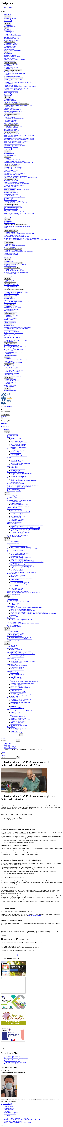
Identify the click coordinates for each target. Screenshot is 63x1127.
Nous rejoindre (8, 377)
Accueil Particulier (9, 25)
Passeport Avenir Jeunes (10, 136)
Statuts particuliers (8, 83)
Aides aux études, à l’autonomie (12, 50)
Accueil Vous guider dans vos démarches (14, 79)
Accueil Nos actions (9, 325)
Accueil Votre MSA (9, 280)
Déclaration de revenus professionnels (14, 118)
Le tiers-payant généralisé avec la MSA (14, 235)
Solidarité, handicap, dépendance (13, 70)
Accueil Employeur (9, 153)
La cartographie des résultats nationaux (14, 288)
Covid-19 (7, 156)
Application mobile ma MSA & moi (13, 352)
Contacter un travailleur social (11, 368)
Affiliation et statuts (9, 108)
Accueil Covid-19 (8, 158)
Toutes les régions (8, 1109)
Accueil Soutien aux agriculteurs (12, 133)
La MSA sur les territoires (10, 229)
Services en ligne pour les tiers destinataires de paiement (18, 251)
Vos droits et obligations (10, 121)
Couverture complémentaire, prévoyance (14, 197)
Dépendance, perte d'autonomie (12, 76)
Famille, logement (9, 41)
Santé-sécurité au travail (10, 204)
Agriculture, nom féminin (10, 295)
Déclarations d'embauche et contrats (13, 168)
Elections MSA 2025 (10, 283)
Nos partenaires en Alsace (10, 312)
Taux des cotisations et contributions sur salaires (16, 183)
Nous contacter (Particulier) (11, 92)
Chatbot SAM (7, 353)
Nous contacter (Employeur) (11, 214)
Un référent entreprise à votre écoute (13, 201)
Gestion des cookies (9, 1108)
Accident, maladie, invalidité (11, 38)
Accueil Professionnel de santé (12, 232)
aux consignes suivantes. (34, 915)
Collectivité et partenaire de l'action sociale (15, 224)
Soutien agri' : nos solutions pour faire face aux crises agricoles (20, 86)
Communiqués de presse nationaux (13, 362)
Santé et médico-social (10, 330)
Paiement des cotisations (10, 120)
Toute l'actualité (8, 281)
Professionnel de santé (10, 230)
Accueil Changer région (10, 390)
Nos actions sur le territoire (11, 309)
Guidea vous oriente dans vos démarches (14, 145)
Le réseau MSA (8, 316)
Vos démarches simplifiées (11, 338)
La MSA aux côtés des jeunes (11, 331)
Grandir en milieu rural (10, 303)
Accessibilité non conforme (11, 1112)
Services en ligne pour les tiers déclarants (14, 245)
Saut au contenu (8, 7)
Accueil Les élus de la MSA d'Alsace (13, 269)
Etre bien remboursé (9, 31)
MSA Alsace (7, 743)
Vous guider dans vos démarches (13, 77)
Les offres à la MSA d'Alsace (11, 380)
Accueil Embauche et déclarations (12, 167)
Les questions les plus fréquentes (12, 376)
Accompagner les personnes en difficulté (14, 73)
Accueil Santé (7, 30)
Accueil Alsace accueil (10, 18)
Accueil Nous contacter (10, 366)
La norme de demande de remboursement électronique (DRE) (20, 233)
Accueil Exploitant (9, 99)
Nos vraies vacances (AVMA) (12, 337)
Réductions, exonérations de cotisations (14, 185)
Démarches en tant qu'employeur (12, 159)
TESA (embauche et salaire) (11, 170)
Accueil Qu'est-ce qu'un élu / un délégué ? (15, 264)
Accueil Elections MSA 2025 (11, 285)
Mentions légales (8, 1106)
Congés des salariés (9, 195)
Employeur (7, 745)
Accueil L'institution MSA (11, 315)
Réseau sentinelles (8, 341)
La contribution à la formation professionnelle (15, 203)
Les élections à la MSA (10, 322)
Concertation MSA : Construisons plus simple (16, 328)
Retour (8, 16)
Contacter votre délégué (10, 273)
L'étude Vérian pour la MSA (11, 294)
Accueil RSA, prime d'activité (11, 64)
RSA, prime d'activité (10, 62)
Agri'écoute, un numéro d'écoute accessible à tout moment (19, 139)
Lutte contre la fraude (9, 334)
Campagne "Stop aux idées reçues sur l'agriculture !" (17, 327)
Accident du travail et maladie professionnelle (15, 176)
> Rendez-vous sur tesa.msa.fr (9, 954)
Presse (6, 356)
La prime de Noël (8, 68)
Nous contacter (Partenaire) (11, 254)
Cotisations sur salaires (10, 179)
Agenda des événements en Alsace (13, 300)
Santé (6, 28)
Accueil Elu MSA (8, 261)
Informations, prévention (10, 129)
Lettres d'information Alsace (11, 123)
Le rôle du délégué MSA (10, 286)
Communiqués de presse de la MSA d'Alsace (15, 359)
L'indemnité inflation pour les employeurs (14, 182)
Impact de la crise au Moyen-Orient (13, 144)
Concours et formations (10, 382)
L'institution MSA (9, 313)
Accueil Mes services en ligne (11, 345)
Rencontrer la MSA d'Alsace (11, 373)
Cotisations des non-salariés (11, 114)
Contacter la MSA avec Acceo (12, 371)
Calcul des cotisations (9, 117)
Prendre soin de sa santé (10, 34)
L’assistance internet (9, 374)
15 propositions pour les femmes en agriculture (16, 292)
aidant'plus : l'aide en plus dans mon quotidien (16, 88)
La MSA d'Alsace (9, 304)
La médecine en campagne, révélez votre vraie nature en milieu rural (21, 238)
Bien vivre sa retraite (9, 58)
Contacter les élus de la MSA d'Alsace (14, 370)
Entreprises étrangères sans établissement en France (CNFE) (19, 162)
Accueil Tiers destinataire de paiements (14, 250)
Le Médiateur (7, 1115)
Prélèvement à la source (10, 171)
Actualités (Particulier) (10, 26)
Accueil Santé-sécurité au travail (12, 206)
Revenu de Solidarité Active (11, 67)
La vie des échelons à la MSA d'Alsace (14, 270)
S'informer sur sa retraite (10, 55)
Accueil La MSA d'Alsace (11, 306)
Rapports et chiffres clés (10, 321)
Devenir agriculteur (9, 106)
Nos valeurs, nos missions (10, 318)
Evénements (8, 297)
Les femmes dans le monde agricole (13, 289)
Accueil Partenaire (8, 221)
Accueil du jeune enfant (10, 46)
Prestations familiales (9, 47)
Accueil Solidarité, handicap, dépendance (14, 71)
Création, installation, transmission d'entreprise (16, 103)
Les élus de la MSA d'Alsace (12, 267)
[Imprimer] (2, 754)
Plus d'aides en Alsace (9, 310)
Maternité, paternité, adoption (11, 37)
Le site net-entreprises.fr (10, 247)
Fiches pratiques (8, 80)
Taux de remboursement (10, 32)
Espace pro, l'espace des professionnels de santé (16, 236)
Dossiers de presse (8, 361)
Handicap (6, 74)
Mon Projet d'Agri (8, 112)
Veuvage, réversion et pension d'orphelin (14, 59)
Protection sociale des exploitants (12, 109)
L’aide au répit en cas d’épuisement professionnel (16, 141)
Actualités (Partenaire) (9, 223)
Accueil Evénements (9, 298)
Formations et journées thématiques (13, 207)
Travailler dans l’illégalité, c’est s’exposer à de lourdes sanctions (20, 177)
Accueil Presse (8, 358)
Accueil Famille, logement (11, 43)
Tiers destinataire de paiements (12, 248)
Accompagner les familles (10, 44)
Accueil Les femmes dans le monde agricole (15, 291)
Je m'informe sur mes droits (11, 91)
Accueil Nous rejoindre (10, 379)
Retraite (7, 52)
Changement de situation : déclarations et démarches (17, 82)
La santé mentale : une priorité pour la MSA (15, 340)
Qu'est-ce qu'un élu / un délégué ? (13, 263)
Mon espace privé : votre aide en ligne (14, 349)
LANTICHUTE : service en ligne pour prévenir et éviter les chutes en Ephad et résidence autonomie (30, 239)
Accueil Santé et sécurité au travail (13, 126)
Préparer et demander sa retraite (12, 56)
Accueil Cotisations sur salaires (12, 180)
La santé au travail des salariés (12, 40)
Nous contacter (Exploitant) (11, 147)
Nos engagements (8, 319)
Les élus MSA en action (10, 266)
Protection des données (10, 1114)
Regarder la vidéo (5, 1104)
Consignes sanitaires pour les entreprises (14, 161)
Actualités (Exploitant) (10, 100)
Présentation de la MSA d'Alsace (12, 307)
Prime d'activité (8, 65)
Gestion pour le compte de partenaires (13, 333)
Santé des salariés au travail (11, 194)
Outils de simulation (9, 350)
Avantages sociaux (9, 198)
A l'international (8, 336)
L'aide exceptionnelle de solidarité (12, 89)
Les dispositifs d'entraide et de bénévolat (14, 173)
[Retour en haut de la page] (2, 1125)
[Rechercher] (21, 735)
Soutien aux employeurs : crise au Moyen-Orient (16, 189)
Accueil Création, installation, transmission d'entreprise (18, 105)
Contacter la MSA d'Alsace (11, 367)
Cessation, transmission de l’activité (13, 111)
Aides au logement (9, 49)
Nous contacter (8, 241)
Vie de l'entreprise (9, 191)
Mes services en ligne (10, 343)
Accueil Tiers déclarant (10, 244)
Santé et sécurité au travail (11, 124)
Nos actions (8, 324)
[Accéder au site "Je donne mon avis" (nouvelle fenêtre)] (13, 1041)
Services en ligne (8, 227)
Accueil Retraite (8, 53)
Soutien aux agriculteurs (10, 132)
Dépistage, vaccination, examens (12, 35)
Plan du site (7, 1111)
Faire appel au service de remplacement (14, 142)
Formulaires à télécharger (10, 355)
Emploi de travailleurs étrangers (12, 174)
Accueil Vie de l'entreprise (11, 192)
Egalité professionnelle (10, 385)
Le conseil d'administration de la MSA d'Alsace (16, 272)
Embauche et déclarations (11, 165)
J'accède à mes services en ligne (12, 85)
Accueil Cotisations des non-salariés (13, 115)
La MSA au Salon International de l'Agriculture (16, 301)
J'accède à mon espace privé (11, 253)
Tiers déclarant (8, 242)
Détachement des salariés (10, 200)
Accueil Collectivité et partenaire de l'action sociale (17, 226)
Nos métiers (7, 383)
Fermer (7, 432)
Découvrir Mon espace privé (11, 348)
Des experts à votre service (11, 127)
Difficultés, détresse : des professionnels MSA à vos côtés (19, 138)
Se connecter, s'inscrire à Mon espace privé (15, 346)
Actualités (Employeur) (10, 155)
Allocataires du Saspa (9, 61)
